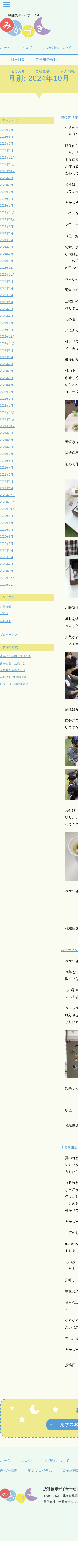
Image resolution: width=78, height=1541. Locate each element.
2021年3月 (6, 474)
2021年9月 (6, 433)
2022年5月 (6, 378)
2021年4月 (6, 467)
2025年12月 (7, 157)
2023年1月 (6, 329)
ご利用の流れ (48, 59)
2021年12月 (7, 412)
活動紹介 (5, 621)
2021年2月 (6, 481)
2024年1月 (6, 260)
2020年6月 (6, 536)
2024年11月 (7, 212)
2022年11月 (7, 343)
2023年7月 (6, 295)
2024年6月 (6, 233)
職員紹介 (17, 71)
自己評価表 (8, 1470)
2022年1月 (6, 405)
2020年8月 (6, 522)
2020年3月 (6, 557)
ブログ (26, 47)
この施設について (57, 47)
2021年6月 (6, 454)
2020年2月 (6, 564)
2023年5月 (6, 309)
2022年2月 (6, 398)
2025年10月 (7, 171)
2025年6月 (6, 185)
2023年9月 (6, 281)
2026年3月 (6, 143)
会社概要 (42, 71)
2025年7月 (6, 178)
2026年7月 (6, 129)
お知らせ (5, 606)
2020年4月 (6, 550)
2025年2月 (6, 198)
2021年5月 (6, 460)
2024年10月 (7, 219)
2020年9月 (6, 515)
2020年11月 (7, 502)
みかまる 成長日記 (12, 663)
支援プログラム (40, 1470)
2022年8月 (6, 357)
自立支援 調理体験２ (14, 684)
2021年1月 (6, 488)
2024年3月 (6, 247)
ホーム (5, 47)
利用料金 (17, 59)
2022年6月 (6, 371)
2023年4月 (6, 316)
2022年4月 (6, 385)
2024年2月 (6, 254)
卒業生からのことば (12, 670)
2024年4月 (6, 240)
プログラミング (10, 634)
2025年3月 (6, 192)
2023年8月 (6, 288)
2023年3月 (6, 323)
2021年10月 (7, 426)
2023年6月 (6, 302)
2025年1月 (6, 205)
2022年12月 (7, 336)
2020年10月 (7, 509)
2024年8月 (6, 226)
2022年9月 (6, 350)
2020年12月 (7, 495)
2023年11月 (7, 274)
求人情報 (67, 71)
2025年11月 (7, 164)
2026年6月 (6, 136)
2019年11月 (7, 584)
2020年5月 (6, 543)
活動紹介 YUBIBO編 (13, 677)
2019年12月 (7, 577)
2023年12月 (7, 267)
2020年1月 (6, 571)
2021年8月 (6, 440)
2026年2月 (6, 150)
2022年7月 (6, 364)
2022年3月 (6, 391)
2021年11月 (7, 419)
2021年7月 (6, 447)
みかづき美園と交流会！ (15, 656)
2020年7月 (6, 529)
